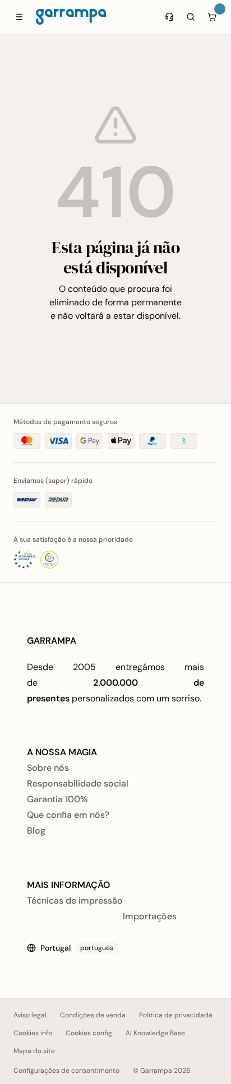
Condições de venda (93, 1015)
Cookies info (32, 1033)
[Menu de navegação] (19, 17)
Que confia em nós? (68, 815)
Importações (150, 916)
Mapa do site (34, 1050)
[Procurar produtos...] (191, 17)
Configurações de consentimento (66, 1070)
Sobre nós (48, 768)
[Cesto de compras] (212, 17)
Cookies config (89, 1033)
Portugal (76, 948)
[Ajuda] (169, 17)
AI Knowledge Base (155, 1033)
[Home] (71, 17)
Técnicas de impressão (75, 900)
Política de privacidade (175, 1015)
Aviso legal (30, 1015)
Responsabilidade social (77, 783)
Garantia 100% (57, 799)
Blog (36, 830)
